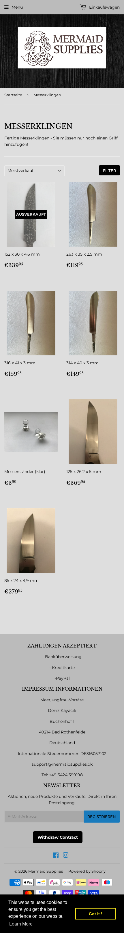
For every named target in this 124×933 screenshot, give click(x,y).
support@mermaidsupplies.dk (62, 764)
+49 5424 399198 (66, 774)
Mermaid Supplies (45, 871)
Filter (109, 170)
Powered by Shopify (87, 871)
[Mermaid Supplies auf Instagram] (66, 856)
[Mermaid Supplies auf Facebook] (56, 856)
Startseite (13, 95)
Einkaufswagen (104, 7)
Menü (17, 7)
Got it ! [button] (95, 913)
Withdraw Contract (57, 837)
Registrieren (101, 816)
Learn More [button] (21, 923)
